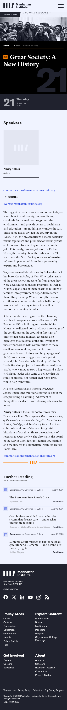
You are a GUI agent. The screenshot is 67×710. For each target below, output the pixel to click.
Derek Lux (17, 501)
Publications (42, 618)
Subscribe (8, 667)
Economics (9, 626)
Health (7, 637)
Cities (6, 618)
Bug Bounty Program (54, 690)
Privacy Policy (24, 690)
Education (9, 629)
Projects (39, 633)
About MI (40, 660)
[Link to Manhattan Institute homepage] (18, 575)
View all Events (10, 14)
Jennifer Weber (19, 527)
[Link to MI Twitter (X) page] (14, 598)
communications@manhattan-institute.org (29, 190)
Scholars (40, 663)
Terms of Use (9, 690)
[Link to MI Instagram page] (38, 598)
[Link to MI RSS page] (47, 598)
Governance (9, 633)
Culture (16, 45)
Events (7, 660)
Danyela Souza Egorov (39, 527)
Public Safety (10, 641)
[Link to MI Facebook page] (5, 598)
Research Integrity (45, 667)
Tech (5, 644)
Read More (58, 501)
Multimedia (41, 626)
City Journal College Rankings (46, 639)
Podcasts (40, 629)
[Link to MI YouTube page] (30, 598)
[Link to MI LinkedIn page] (22, 598)
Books (38, 622)
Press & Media (43, 675)
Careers (7, 663)
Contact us (41, 671)
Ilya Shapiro (18, 552)
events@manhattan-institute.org (22, 203)
